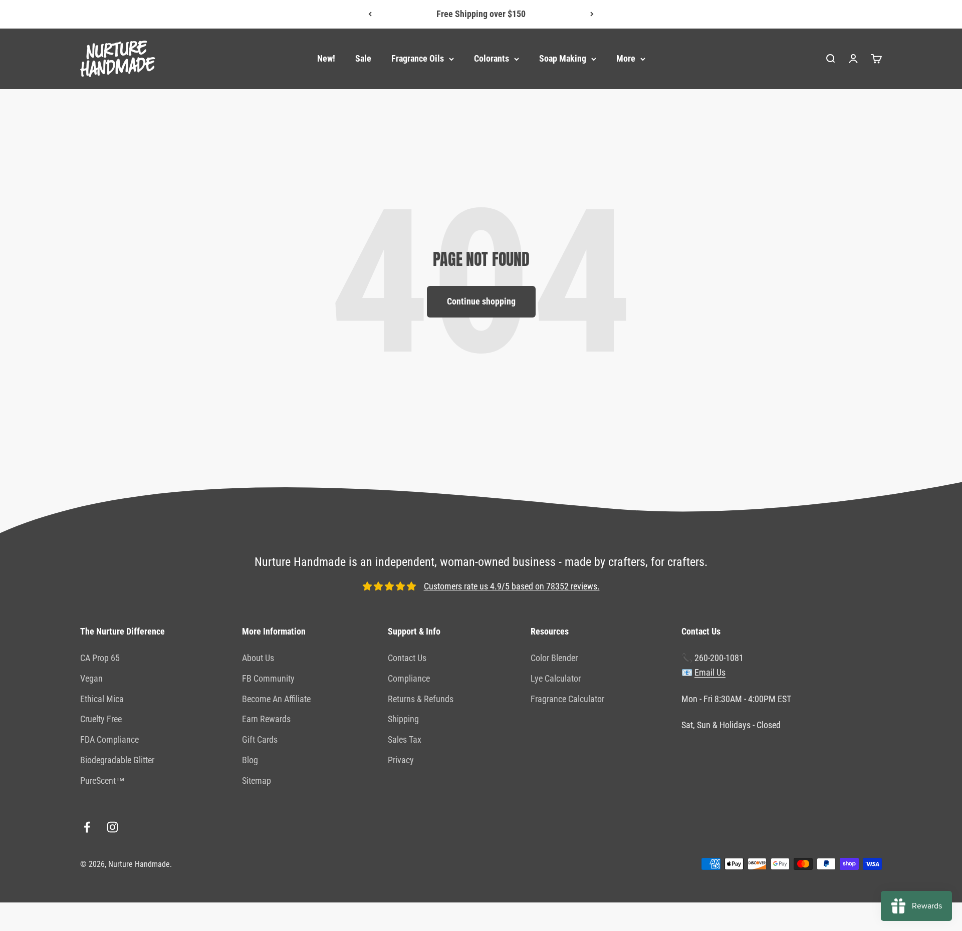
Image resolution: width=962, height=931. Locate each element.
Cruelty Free (101, 719)
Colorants (491, 58)
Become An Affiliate (276, 699)
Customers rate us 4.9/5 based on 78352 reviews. (512, 586)
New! (326, 58)
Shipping (403, 719)
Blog (250, 760)
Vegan (91, 678)
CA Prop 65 (100, 658)
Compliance (409, 678)
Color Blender (554, 658)
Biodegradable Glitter (117, 760)
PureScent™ (102, 780)
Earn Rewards (266, 719)
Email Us (710, 672)
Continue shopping (481, 301)
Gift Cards (260, 739)
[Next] (592, 14)
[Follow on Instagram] (112, 827)
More (625, 58)
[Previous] (370, 14)
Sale (363, 58)
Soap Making (562, 58)
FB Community (268, 678)
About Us (258, 658)
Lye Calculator (556, 678)
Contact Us (407, 658)
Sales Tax (404, 739)
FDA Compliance (109, 739)
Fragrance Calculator (567, 699)
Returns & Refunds (420, 699)
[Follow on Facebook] (87, 827)
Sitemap (256, 780)
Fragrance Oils (417, 58)
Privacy (401, 760)
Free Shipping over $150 (481, 11)
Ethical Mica (102, 699)
